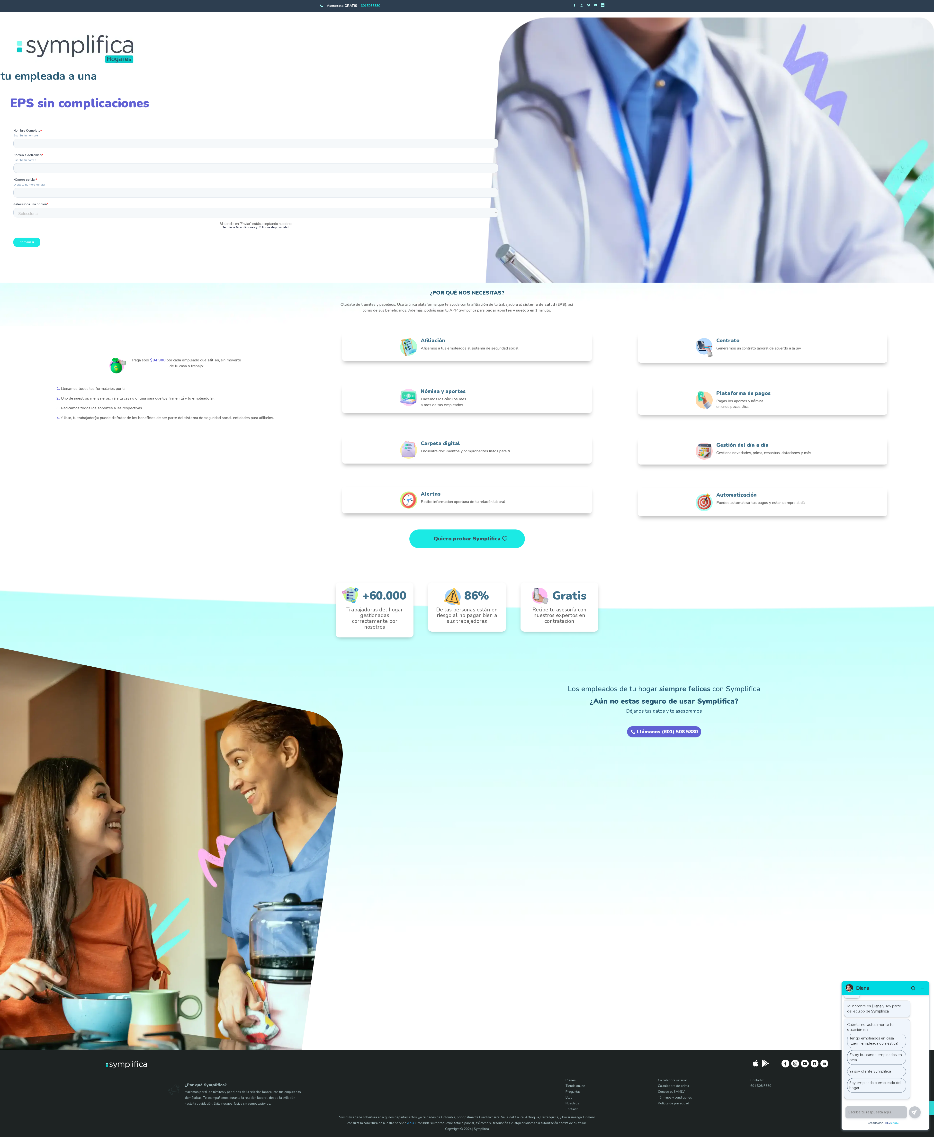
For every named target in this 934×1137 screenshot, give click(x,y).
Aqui (410, 1123)
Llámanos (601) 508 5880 (667, 731)
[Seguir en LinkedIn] (824, 1063)
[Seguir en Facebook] (785, 1063)
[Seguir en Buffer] (814, 1063)
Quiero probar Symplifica (467, 538)
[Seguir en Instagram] (795, 1063)
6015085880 (370, 5)
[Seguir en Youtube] (805, 1063)
